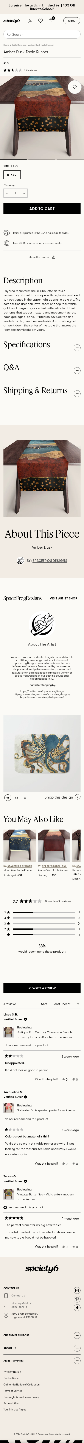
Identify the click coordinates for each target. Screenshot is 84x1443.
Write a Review (51, 989)
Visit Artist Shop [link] (63, 598)
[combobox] (42, 34)
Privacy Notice (12, 1371)
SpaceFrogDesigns (50, 560)
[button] (20, 70)
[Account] (30, 21)
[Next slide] (77, 578)
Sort (44, 1004)
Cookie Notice (11, 1378)
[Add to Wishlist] (10, 834)
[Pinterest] (77, 1299)
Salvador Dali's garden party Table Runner (46, 1110)
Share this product (39, 257)
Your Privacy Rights (14, 1409)
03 (70, 159)
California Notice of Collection (21, 1384)
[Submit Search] (9, 34)
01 (7, 797)
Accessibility (11, 1403)
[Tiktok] (77, 1307)
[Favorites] (40, 21)
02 (41, 159)
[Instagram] (77, 1290)
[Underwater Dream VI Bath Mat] (42, 753)
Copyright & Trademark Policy (21, 1397)
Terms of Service (12, 1390)
